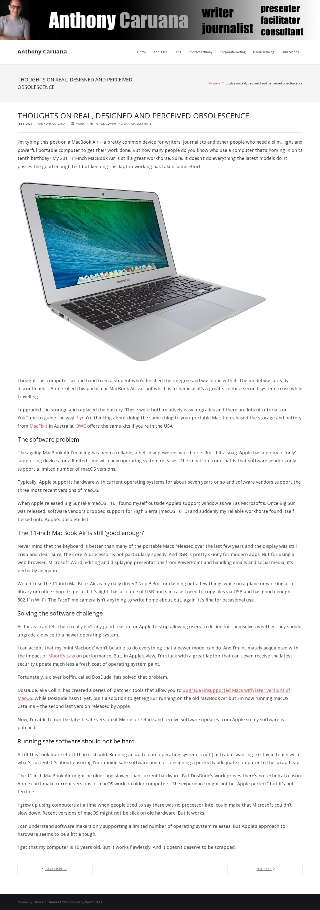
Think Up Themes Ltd (49, 902)
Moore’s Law (61, 656)
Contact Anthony (200, 52)
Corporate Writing (233, 52)
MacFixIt (39, 426)
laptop (129, 123)
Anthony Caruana (51, 123)
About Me (160, 52)
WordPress (93, 902)
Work (80, 123)
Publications (290, 52)
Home (141, 52)
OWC (81, 426)
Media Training (263, 52)
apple (100, 123)
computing (114, 123)
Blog (178, 52)
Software (143, 123)
